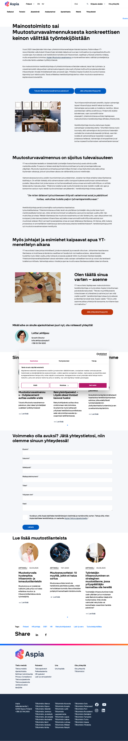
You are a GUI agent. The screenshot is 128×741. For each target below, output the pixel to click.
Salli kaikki (92, 385)
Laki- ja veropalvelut (43, 677)
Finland (29, 4)
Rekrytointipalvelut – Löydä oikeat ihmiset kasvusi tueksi (66, 395)
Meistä (78, 12)
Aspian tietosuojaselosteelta (75, 518)
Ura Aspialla (59, 669)
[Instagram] (96, 711)
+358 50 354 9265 (39, 343)
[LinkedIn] (103, 711)
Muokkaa (63, 385)
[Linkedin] (37, 635)
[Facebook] (46, 635)
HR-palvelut (40, 674)
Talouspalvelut (41, 669)
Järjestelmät (35, 12)
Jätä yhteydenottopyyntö (90, 91)
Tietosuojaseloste (22, 679)
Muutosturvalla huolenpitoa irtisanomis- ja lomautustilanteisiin (30, 577)
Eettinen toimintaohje (24, 674)
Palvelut (22, 12)
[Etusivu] (12, 4)
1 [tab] (67, 425)
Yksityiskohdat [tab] (64, 361)
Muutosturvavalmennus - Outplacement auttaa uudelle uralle (31, 395)
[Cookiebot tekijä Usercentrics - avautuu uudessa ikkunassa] (98, 354)
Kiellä (35, 385)
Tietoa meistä (21, 669)
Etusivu (125, 18)
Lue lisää (25, 414)
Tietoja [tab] (94, 361)
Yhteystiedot (91, 12)
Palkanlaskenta (41, 671)
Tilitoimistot (79, 671)
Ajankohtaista (65, 12)
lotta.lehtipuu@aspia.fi (40, 340)
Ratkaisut (10, 12)
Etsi (76, 4)
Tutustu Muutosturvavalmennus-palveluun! (51, 91)
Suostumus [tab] (34, 361)
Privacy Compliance (23, 677)
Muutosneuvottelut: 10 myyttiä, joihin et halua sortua (63, 575)
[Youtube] (104, 705)
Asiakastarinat (50, 12)
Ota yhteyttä (114, 4)
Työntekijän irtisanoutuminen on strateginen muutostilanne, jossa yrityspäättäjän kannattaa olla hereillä (99, 580)
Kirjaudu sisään (97, 4)
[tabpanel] (67, 393)
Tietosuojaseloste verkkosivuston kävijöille (22, 685)
